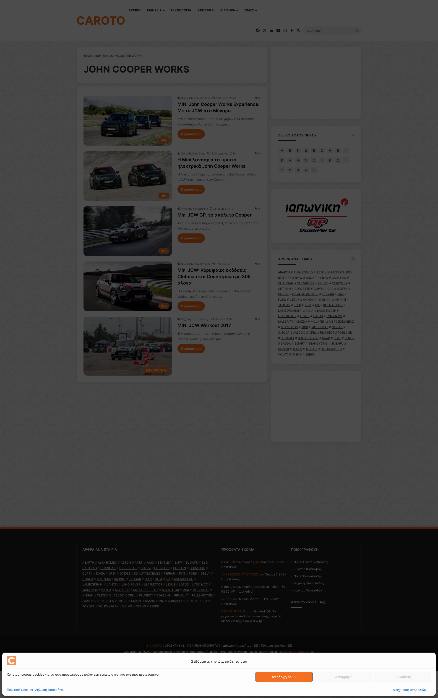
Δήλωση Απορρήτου (50, 690)
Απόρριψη (343, 677)
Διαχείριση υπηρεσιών (410, 690)
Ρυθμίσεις (402, 677)
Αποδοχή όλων (284, 677)
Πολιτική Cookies (20, 690)
